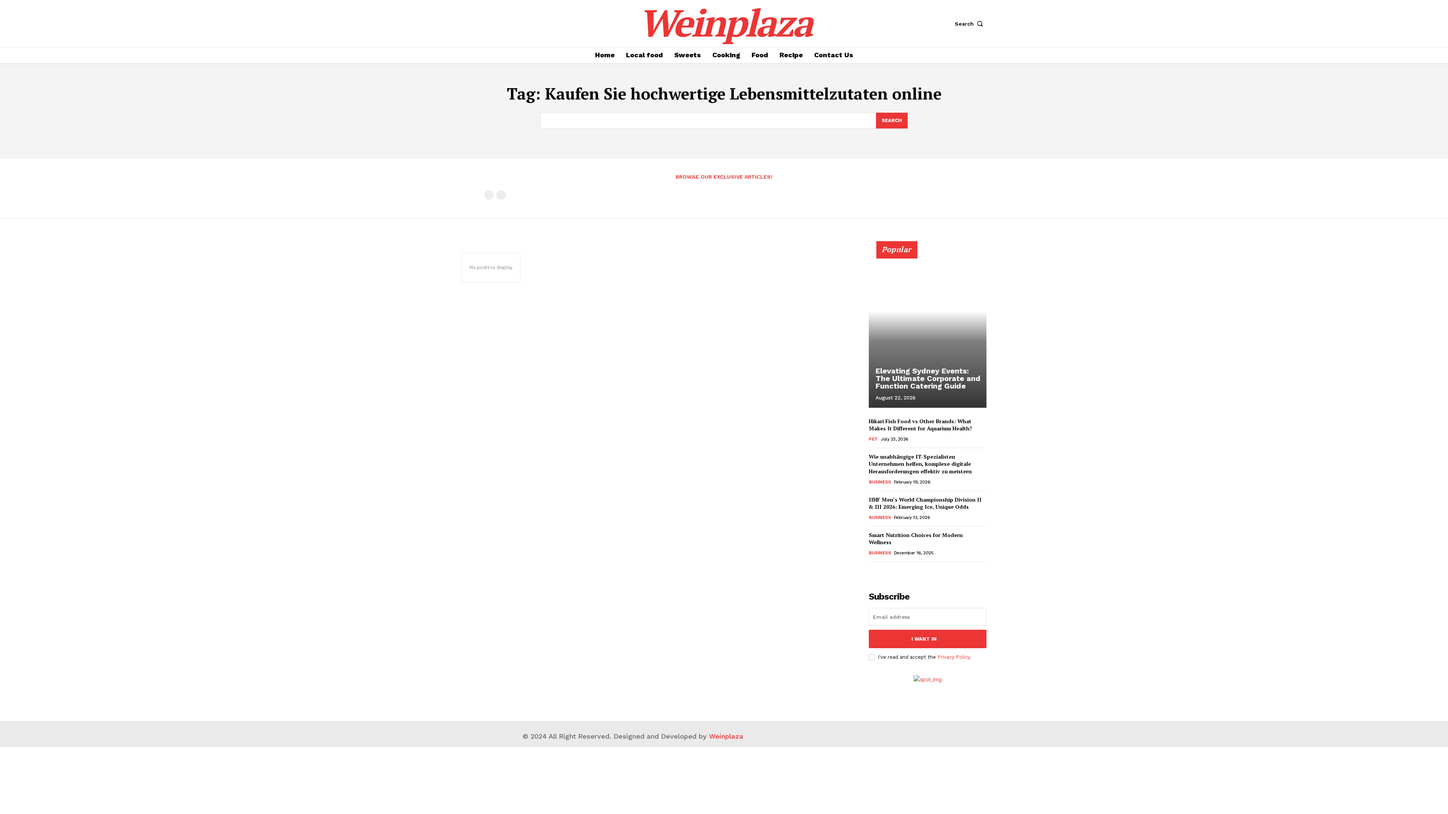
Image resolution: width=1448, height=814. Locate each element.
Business (880, 482)
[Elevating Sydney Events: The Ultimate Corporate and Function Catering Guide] (927, 328)
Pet (873, 439)
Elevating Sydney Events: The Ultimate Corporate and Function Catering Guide (928, 378)
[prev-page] (489, 195)
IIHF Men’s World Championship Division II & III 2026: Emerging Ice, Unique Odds (925, 503)
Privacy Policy (953, 657)
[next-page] (885, 572)
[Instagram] (826, 735)
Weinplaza (726, 736)
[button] (970, 24)
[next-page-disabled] (501, 195)
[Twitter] (843, 735)
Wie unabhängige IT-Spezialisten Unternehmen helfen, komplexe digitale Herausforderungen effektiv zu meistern (920, 464)
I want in (924, 639)
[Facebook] (809, 735)
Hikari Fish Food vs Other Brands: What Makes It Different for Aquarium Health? (920, 425)
